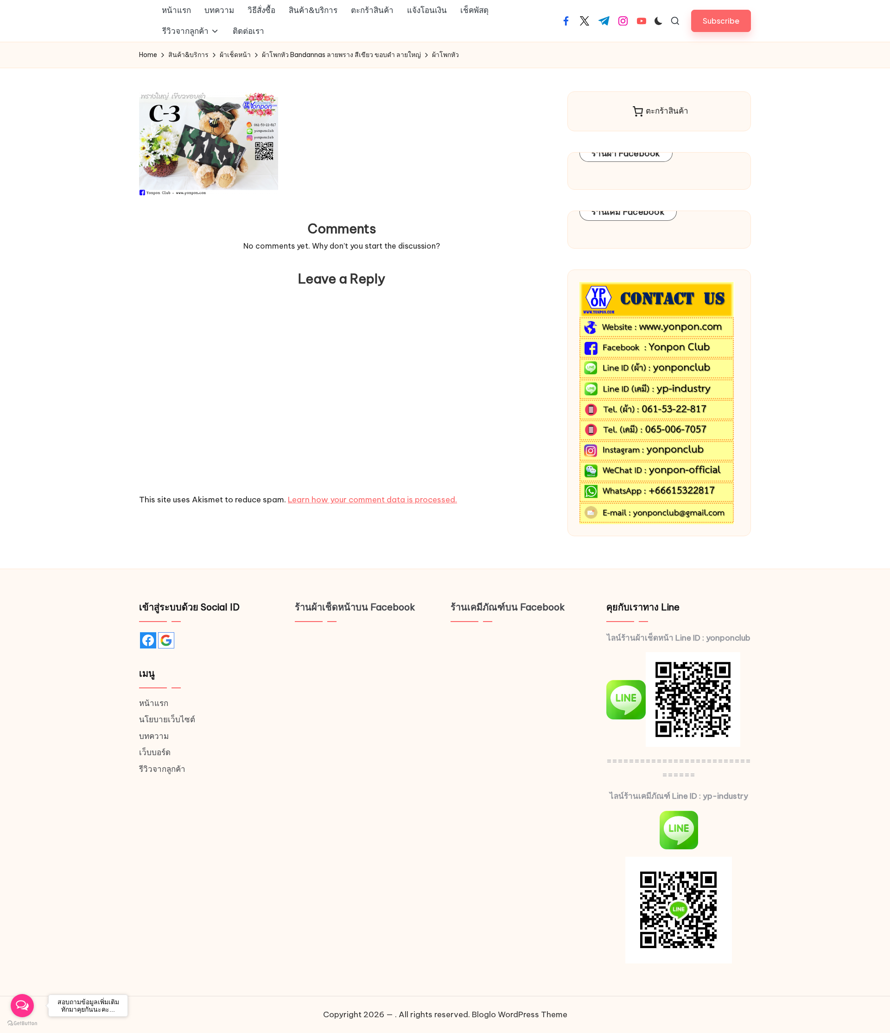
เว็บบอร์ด (155, 752)
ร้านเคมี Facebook (628, 211)
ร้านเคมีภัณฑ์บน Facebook (508, 607)
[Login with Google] (166, 640)
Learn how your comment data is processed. (372, 499)
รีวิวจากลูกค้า (162, 769)
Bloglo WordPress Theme (519, 1014)
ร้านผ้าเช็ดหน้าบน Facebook (355, 607)
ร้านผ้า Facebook (626, 153)
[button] (721, 21)
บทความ (154, 736)
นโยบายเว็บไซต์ (167, 719)
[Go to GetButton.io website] (22, 1023)
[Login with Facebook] (148, 640)
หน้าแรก (153, 703)
